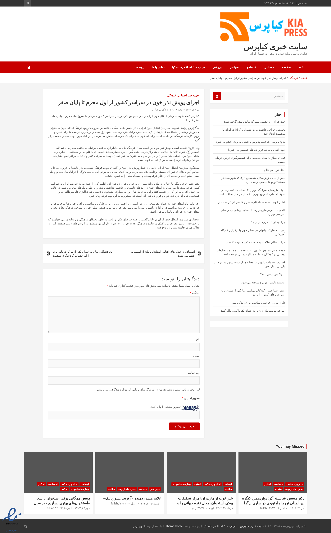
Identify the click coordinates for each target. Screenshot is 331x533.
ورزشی (217, 67)
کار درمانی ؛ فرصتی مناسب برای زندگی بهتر (258, 302)
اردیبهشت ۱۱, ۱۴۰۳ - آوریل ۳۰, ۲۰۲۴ (140, 503)
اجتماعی (269, 67)
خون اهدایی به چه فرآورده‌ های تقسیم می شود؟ (256, 149)
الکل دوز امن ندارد (274, 170)
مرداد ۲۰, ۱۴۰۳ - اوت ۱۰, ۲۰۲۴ (215, 508)
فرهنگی (171, 95)
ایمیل (196, 356)
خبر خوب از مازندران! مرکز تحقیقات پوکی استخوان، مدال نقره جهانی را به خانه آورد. (204, 503)
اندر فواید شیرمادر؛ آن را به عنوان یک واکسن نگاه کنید (253, 310)
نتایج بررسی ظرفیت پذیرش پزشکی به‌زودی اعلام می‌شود (250, 141)
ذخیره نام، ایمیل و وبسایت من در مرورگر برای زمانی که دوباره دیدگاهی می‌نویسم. (145, 389)
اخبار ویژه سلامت (295, 484)
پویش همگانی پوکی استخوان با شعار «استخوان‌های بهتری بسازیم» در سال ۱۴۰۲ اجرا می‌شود (62, 503)
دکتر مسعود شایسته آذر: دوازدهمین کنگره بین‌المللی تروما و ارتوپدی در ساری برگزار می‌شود (273, 503)
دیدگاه (195, 293)
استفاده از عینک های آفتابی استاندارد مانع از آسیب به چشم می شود (163, 253)
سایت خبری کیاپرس (275, 46)
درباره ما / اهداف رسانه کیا (188, 67)
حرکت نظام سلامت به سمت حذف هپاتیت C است (255, 242)
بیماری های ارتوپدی (294, 489)
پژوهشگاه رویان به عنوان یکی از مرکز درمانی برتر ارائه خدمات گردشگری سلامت (82, 253)
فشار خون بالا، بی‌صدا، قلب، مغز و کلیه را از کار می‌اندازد (251, 202)
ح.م (194, 508)
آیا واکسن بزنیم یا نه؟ (272, 274)
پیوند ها (139, 67)
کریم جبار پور (157, 109)
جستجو (217, 96)
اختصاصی (278, 484)
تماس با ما (158, 67)
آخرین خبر (194, 95)
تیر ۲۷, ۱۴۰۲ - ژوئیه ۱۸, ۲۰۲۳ (183, 109)
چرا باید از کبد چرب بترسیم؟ (268, 222)
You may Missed (290, 446)
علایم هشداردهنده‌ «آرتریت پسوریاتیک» (132, 498)
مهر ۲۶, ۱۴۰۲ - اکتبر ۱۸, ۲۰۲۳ (73, 508)
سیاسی (234, 67)
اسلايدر (267, 484)
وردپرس (137, 526)
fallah (263, 508)
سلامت (286, 67)
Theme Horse (174, 526)
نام (198, 339)
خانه (300, 67)
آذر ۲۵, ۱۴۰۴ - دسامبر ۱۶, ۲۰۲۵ (286, 508)
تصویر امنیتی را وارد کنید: (165, 407)
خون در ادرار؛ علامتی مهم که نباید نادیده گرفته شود (254, 121)
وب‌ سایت (194, 372)
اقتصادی (251, 67)
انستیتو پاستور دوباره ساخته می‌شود (263, 282)
